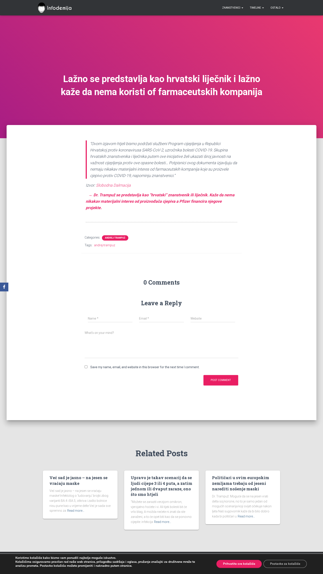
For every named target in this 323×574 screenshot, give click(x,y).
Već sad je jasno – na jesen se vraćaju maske (78, 480)
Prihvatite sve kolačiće (239, 564)
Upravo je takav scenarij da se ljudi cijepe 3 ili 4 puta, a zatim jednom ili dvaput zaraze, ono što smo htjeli (161, 486)
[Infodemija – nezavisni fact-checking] (56, 7)
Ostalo (275, 7)
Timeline (256, 7)
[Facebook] (4, 287)
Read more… (75, 510)
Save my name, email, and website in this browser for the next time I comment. (145, 367)
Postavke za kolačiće (285, 564)
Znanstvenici (231, 7)
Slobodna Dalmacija (113, 185)
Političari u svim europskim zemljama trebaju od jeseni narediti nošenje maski (240, 483)
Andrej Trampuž (115, 238)
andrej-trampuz (104, 245)
